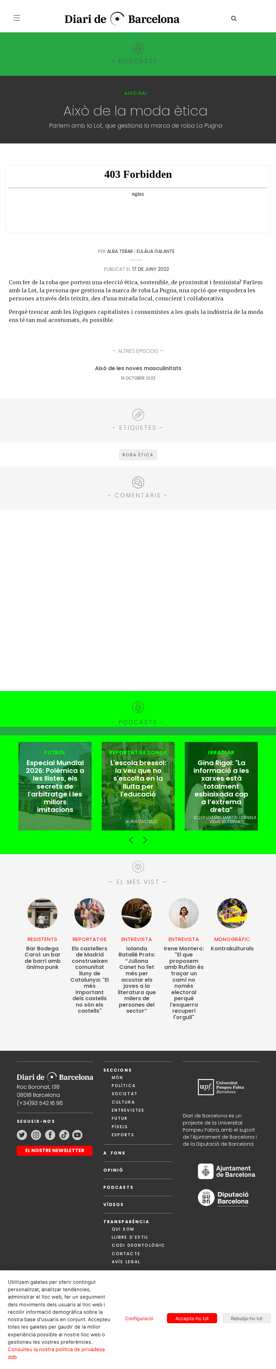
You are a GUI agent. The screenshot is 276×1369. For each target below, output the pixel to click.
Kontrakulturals (232, 949)
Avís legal (126, 1262)
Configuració (139, 1318)
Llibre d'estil (130, 1237)
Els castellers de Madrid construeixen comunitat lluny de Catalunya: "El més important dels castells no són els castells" (89, 980)
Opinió (113, 1170)
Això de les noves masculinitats (138, 368)
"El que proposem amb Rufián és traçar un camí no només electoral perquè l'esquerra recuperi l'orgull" (184, 983)
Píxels (120, 1127)
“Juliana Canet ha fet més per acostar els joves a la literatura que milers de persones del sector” (137, 980)
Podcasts (118, 1187)
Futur (120, 1118)
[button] (16, 18)
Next (144, 837)
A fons (114, 1153)
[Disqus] (138, 599)
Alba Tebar (120, 251)
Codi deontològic (139, 1245)
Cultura (123, 1102)
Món (117, 1077)
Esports (123, 1135)
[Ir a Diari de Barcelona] (55, 1074)
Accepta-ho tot (192, 1318)
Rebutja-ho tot (247, 1318)
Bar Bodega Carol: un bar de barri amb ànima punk (43, 958)
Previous (131, 837)
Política (124, 1085)
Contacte (126, 1254)
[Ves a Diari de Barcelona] (117, 19)
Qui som (123, 1229)
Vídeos (113, 1204)
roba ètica (138, 455)
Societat (125, 1094)
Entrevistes (128, 1110)
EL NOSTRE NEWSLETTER (54, 1150)
